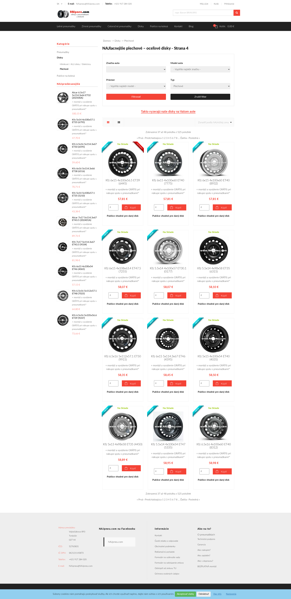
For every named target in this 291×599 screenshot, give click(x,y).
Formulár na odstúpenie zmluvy (169, 563)
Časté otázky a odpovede (166, 541)
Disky (141, 26)
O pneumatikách (206, 534)
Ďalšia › (184, 138)
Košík (216, 4)
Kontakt (178, 26)
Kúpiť (133, 207)
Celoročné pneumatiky (119, 26)
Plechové (64, 69)
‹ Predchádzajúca (153, 138)
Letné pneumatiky (66, 26)
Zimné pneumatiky (91, 26)
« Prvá (140, 138)
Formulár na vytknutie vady (167, 557)
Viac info (217, 594)
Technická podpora (206, 539)
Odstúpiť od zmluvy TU (165, 568)
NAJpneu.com (115, 542)
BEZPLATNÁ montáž (206, 566)
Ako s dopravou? (205, 561)
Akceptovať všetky (185, 594)
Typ (172, 80)
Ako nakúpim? (204, 550)
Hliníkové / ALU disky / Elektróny (75, 64)
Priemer (110, 80)
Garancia (201, 545)
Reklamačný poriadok (165, 552)
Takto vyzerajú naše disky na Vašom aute (168, 111)
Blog (191, 26)
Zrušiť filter (200, 97)
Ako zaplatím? (203, 556)
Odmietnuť (204, 594)
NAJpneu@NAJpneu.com (84, 4)
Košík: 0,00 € (224, 26)
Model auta (177, 63)
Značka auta (112, 63)
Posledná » (194, 138)
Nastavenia (231, 594)
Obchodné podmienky (165, 546)
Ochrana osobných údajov (167, 574)
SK (58, 4)
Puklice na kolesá (159, 26)
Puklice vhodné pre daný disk (123, 216)
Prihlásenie (229, 4)
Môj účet (204, 4)
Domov (107, 41)
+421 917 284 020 (118, 4)
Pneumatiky (63, 52)
